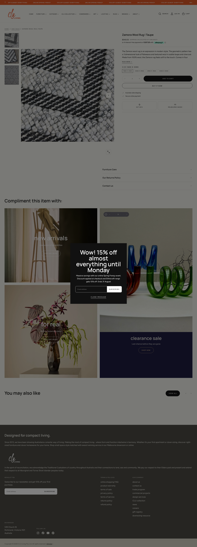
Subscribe (114, 289)
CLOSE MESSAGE (98, 297)
